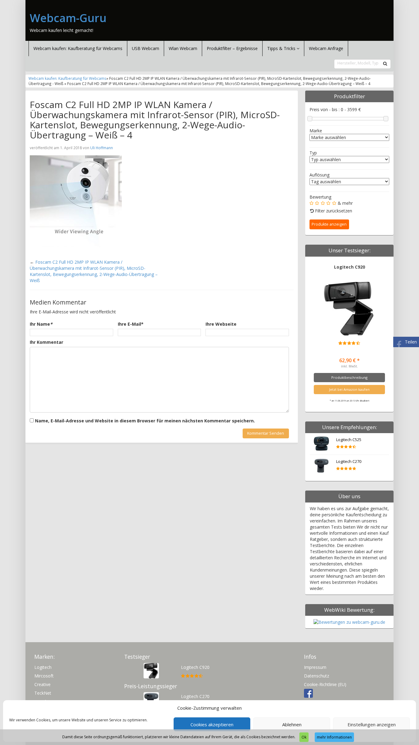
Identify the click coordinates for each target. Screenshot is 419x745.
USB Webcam (145, 48)
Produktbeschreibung (349, 377)
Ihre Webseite (221, 324)
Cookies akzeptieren (211, 724)
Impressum (315, 667)
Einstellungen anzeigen (372, 724)
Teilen (411, 342)
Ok (304, 737)
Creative (42, 684)
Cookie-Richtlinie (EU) (325, 684)
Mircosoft (44, 676)
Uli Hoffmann (101, 147)
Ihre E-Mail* (131, 324)
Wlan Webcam (183, 48)
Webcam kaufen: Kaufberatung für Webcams (77, 48)
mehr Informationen (334, 737)
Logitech (43, 667)
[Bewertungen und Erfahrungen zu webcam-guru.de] (349, 622)
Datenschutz (316, 676)
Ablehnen (292, 724)
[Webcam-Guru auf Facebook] (308, 693)
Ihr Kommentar (46, 342)
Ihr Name (41, 324)
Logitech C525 (348, 439)
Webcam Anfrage (326, 48)
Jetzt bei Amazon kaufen (349, 389)
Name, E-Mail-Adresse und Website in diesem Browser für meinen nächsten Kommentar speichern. (145, 421)
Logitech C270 (348, 461)
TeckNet (42, 693)
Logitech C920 (349, 267)
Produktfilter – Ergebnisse (232, 48)
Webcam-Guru (68, 18)
